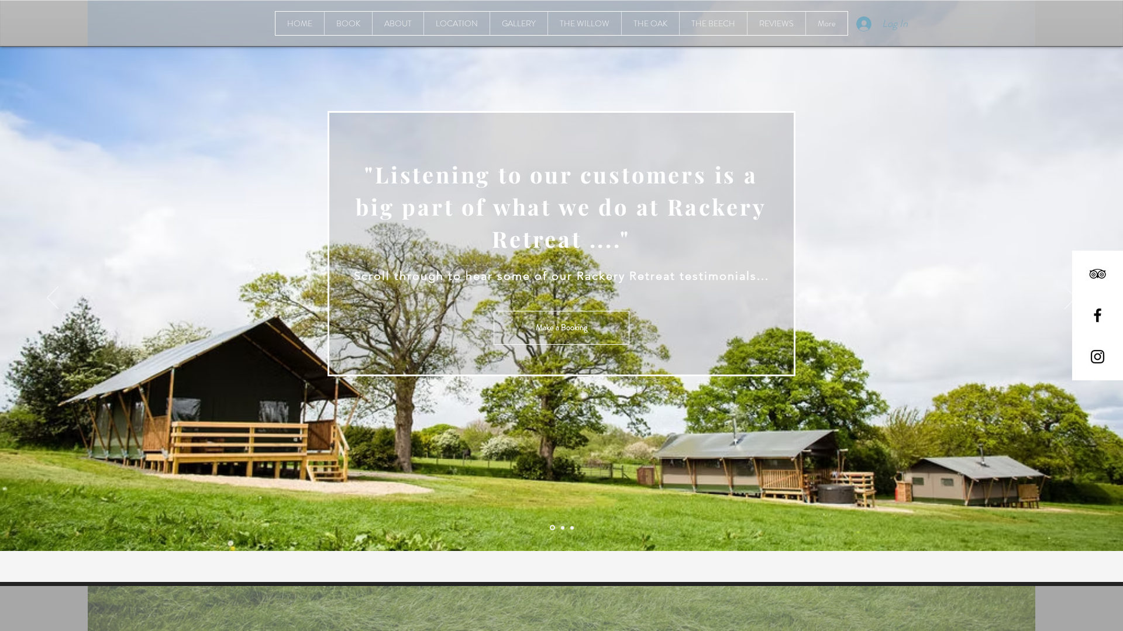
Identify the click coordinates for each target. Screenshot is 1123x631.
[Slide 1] (552, 528)
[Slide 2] (562, 527)
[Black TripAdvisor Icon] (1097, 274)
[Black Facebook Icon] (1097, 315)
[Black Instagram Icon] (1097, 357)
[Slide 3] (572, 527)
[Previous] (52, 298)
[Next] (1070, 298)
